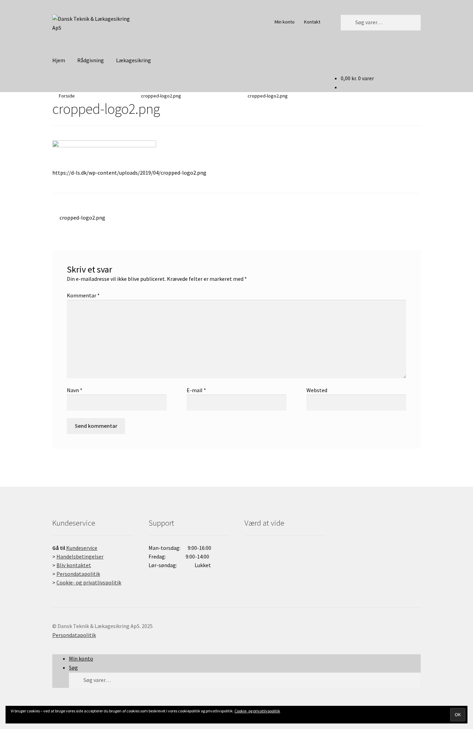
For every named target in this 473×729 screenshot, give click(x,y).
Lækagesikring (133, 60)
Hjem (58, 60)
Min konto (285, 22)
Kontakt (312, 22)
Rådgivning (90, 60)
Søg (73, 667)
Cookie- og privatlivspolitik (257, 710)
